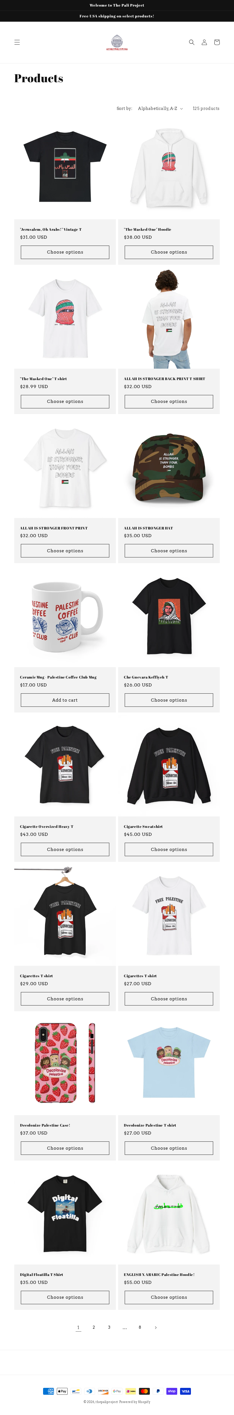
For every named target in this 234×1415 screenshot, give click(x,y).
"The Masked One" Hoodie (148, 229)
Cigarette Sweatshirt (143, 826)
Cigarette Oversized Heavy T (46, 826)
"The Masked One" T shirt (43, 378)
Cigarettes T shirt (36, 976)
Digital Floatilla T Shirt (41, 1274)
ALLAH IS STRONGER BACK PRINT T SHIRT (164, 378)
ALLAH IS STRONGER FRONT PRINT (54, 528)
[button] (17, 42)
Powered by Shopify (135, 1402)
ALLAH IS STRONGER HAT (148, 528)
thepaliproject (107, 1402)
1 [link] (78, 1327)
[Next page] (155, 1327)
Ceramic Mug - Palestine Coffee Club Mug (58, 677)
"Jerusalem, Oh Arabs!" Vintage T (51, 229)
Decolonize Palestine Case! (45, 1125)
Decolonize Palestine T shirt (150, 1125)
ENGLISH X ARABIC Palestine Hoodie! (159, 1274)
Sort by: (124, 108)
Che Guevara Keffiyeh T (146, 677)
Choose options (65, 252)
